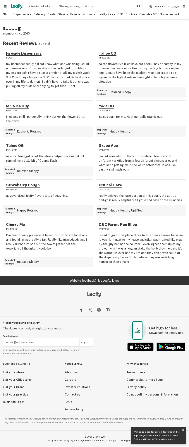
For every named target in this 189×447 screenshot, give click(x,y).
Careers (70, 379)
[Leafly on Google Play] (171, 347)
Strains (63, 14)
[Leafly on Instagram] (98, 310)
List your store (13, 372)
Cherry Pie (15, 224)
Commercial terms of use (144, 379)
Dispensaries (22, 14)
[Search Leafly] (139, 6)
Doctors (131, 14)
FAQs (68, 402)
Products (89, 14)
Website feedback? (94, 280)
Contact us (72, 394)
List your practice (15, 394)
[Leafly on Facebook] (81, 310)
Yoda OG (106, 106)
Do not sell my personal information (152, 394)
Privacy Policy (152, 439)
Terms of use (135, 372)
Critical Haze (110, 185)
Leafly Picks (106, 14)
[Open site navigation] (5, 6)
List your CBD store (17, 379)
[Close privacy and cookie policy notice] (183, 430)
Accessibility (74, 409)
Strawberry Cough (23, 185)
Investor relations (77, 387)
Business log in (13, 402)
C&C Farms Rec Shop (118, 224)
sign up (86, 342)
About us (71, 372)
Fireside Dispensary (24, 53)
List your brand (14, 387)
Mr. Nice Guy (17, 106)
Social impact (169, 14)
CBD (120, 14)
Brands (75, 14)
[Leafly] (16, 6)
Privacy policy (136, 387)
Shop (6, 14)
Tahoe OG (107, 53)
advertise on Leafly (39, 6)
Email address (10, 336)
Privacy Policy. (23, 353)
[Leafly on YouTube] (107, 310)
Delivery (39, 14)
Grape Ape (108, 145)
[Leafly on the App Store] (140, 347)
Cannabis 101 (148, 14)
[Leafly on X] (90, 310)
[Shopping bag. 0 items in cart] (184, 6)
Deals (51, 14)
